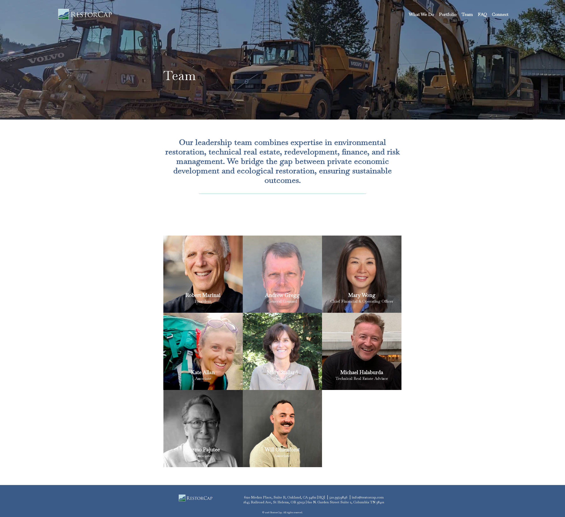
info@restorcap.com (368, 497)
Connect (500, 14)
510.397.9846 (338, 497)
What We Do (421, 14)
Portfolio (448, 14)
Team (467, 14)
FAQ (482, 14)
